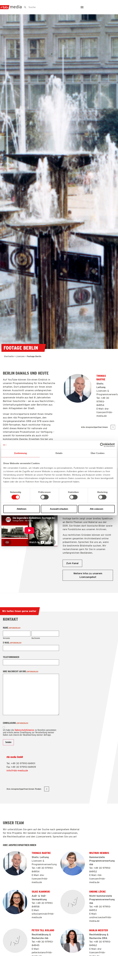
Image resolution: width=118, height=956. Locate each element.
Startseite (9, 356)
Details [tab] (59, 453)
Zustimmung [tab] (20, 453)
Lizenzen (20, 356)
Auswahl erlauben (59, 509)
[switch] (44, 497)
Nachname (36, 638)
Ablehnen (21, 509)
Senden (8, 742)
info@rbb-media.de (17, 770)
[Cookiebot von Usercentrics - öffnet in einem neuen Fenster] (102, 445)
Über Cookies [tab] (97, 453)
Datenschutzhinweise (24, 730)
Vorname (6, 638)
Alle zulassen (96, 509)
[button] (82, 7)
